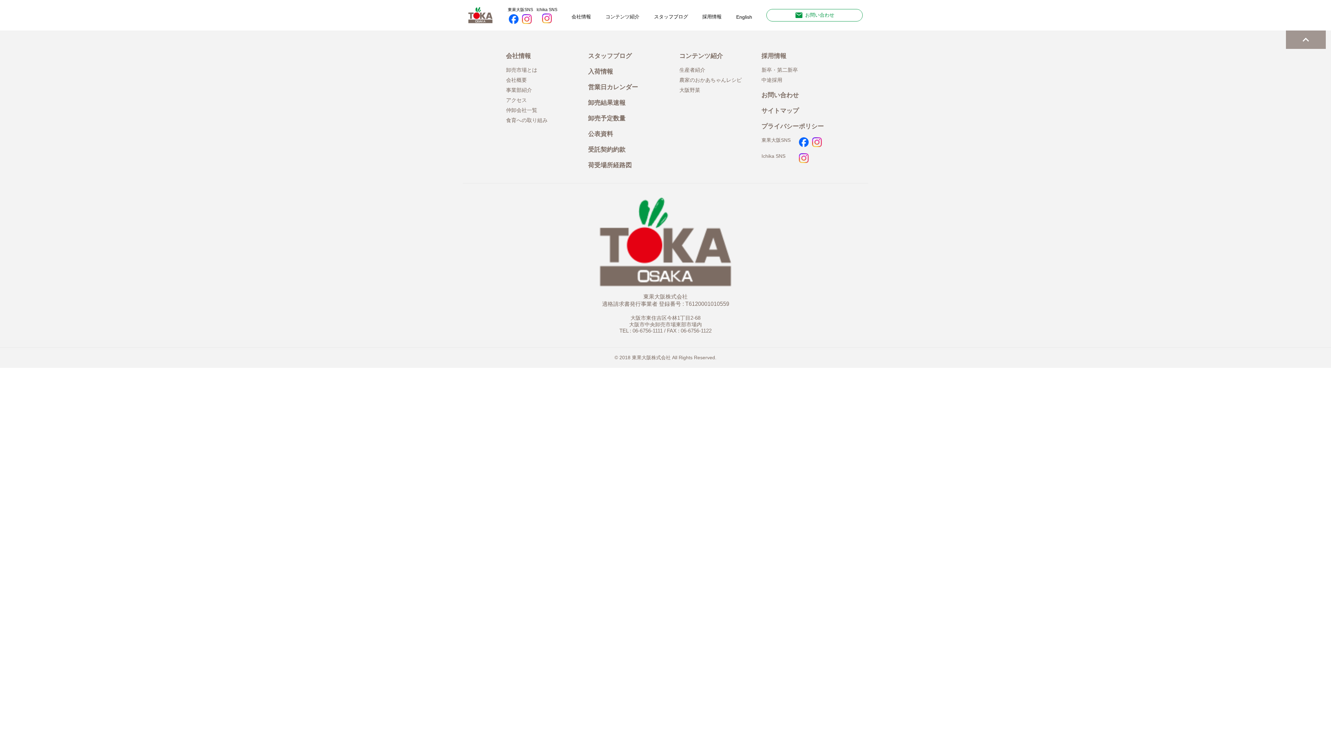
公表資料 (600, 133)
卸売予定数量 (607, 118)
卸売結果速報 (607, 102)
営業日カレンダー (613, 87)
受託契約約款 (607, 149)
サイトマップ (780, 110)
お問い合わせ (814, 15)
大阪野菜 (689, 90)
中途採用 (772, 80)
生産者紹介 (692, 70)
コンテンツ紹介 (623, 16)
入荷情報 (600, 71)
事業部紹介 (519, 90)
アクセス (516, 100)
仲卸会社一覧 (521, 110)
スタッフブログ (671, 16)
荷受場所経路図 (610, 165)
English (744, 17)
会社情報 (581, 16)
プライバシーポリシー (793, 126)
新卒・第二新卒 (780, 70)
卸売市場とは (521, 70)
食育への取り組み (527, 120)
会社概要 (516, 80)
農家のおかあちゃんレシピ (710, 80)
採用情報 (712, 16)
